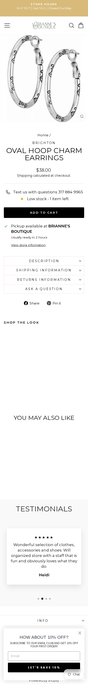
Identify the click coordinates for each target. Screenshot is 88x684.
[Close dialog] (80, 633)
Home (43, 135)
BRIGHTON (44, 143)
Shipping (24, 176)
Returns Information (44, 280)
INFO (42, 621)
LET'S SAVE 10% (44, 667)
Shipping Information (44, 270)
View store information (28, 245)
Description (44, 261)
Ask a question (44, 289)
